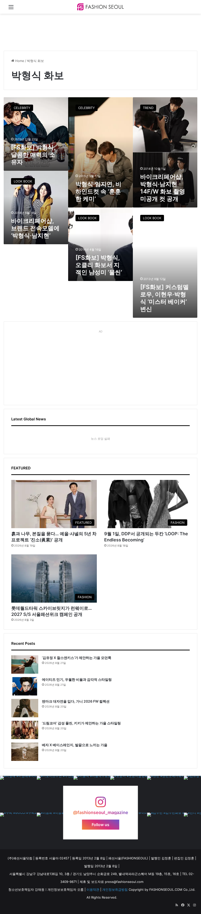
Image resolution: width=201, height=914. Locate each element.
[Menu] (11, 8)
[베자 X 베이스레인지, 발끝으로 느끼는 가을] (24, 752)
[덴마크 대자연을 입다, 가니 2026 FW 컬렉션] (24, 708)
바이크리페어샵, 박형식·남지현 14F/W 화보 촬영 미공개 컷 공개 (162, 187)
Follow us (100, 824)
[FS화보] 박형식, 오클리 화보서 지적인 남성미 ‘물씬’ (98, 265)
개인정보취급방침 (115, 889)
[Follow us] (100, 804)
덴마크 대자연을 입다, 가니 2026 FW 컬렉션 (76, 701)
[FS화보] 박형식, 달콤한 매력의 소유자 (33, 155)
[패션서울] (100, 6)
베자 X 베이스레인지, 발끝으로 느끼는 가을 (74, 745)
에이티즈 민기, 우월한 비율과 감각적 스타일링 (77, 679)
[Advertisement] (93, 30)
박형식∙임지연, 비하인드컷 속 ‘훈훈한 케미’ (98, 191)
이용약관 (93, 889)
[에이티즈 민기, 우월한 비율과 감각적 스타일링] (24, 686)
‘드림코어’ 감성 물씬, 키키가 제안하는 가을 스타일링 (81, 723)
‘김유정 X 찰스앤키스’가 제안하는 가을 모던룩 (76, 658)
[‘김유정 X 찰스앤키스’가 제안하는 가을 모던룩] (24, 664)
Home (19, 61)
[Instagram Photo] (18, 794)
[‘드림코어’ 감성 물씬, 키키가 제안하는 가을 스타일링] (24, 730)
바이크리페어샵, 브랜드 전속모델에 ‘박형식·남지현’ (35, 228)
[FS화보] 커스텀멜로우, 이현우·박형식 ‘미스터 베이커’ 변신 (164, 298)
